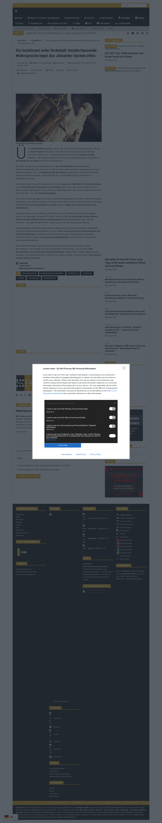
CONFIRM (62, 445)
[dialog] (81, 411)
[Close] (124, 368)
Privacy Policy (95, 454)
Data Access (81, 454)
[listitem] (81, 403)
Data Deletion (66, 454)
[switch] (112, 408)
